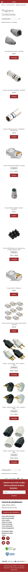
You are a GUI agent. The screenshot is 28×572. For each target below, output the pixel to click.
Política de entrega (7, 524)
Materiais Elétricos (11, 5)
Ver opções (14, 57)
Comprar (14, 96)
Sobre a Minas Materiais (8, 516)
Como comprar (6, 520)
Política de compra (7, 522)
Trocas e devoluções (7, 526)
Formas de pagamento (8, 528)
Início (4, 5)
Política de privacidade (8, 518)
